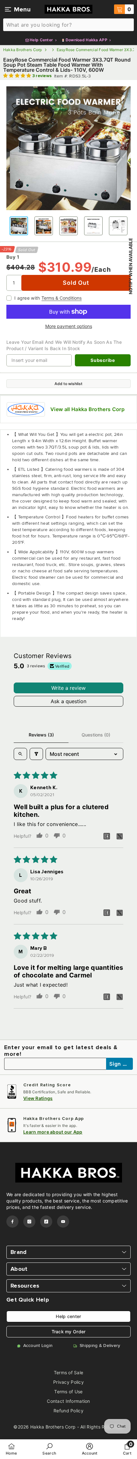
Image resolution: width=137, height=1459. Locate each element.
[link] (49, 1449)
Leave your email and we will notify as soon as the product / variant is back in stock (64, 345)
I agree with (27, 298)
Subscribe (102, 360)
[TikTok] (46, 1222)
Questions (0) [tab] (96, 734)
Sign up (119, 1064)
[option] (68, 148)
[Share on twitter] (119, 836)
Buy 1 (12, 257)
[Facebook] (12, 1222)
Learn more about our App (53, 1132)
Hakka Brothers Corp (22, 49)
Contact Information (68, 1401)
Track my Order (69, 1331)
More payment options (68, 326)
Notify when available (130, 266)
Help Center (41, 39)
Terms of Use (68, 1391)
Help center (68, 1316)
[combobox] (68, 24)
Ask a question (68, 701)
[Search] (68, 24)
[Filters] (36, 754)
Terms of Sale (68, 1372)
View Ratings (38, 1098)
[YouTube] (63, 1222)
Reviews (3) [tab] (41, 734)
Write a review (68, 688)
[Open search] (20, 754)
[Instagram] (29, 1222)
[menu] (8, 9)
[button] (17, 75)
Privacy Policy (68, 1382)
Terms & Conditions (61, 298)
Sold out (76, 282)
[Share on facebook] (107, 836)
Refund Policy (68, 1410)
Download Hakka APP (87, 39)
